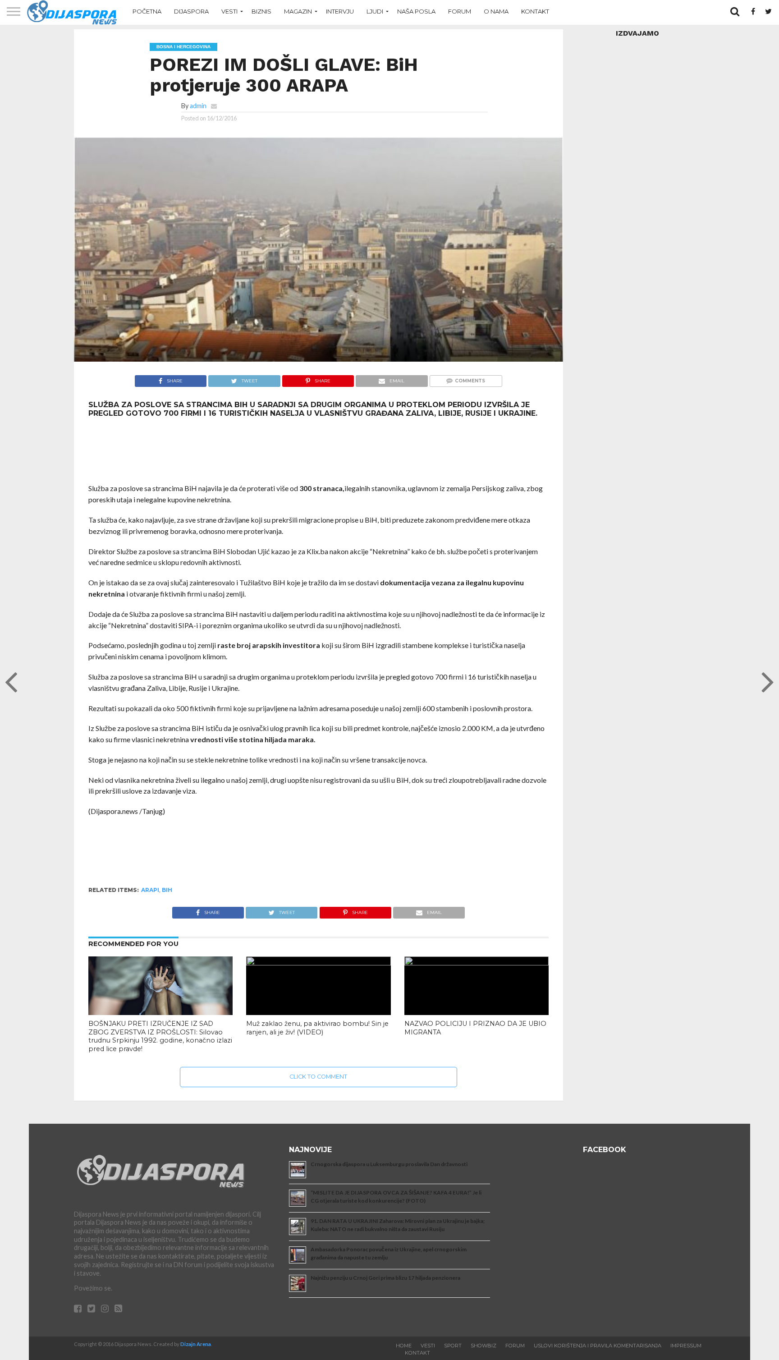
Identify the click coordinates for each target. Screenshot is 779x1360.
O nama (496, 11)
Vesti (229, 11)
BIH (167, 890)
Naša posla (416, 11)
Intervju (340, 11)
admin (198, 106)
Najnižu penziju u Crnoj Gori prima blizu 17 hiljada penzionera (385, 1277)
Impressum (685, 1345)
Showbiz (483, 1345)
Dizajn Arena (195, 1344)
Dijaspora (191, 11)
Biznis (261, 11)
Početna (147, 11)
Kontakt (535, 11)
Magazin (298, 11)
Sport (453, 1345)
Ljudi (375, 11)
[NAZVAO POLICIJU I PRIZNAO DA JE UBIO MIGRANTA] (476, 962)
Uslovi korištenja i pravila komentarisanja (597, 1345)
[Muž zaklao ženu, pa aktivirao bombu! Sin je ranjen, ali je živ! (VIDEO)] (318, 962)
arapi (150, 890)
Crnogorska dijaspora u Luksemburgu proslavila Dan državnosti (389, 1164)
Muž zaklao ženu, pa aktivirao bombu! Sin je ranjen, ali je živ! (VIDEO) (317, 1028)
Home (404, 1345)
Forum (459, 11)
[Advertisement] (318, 450)
